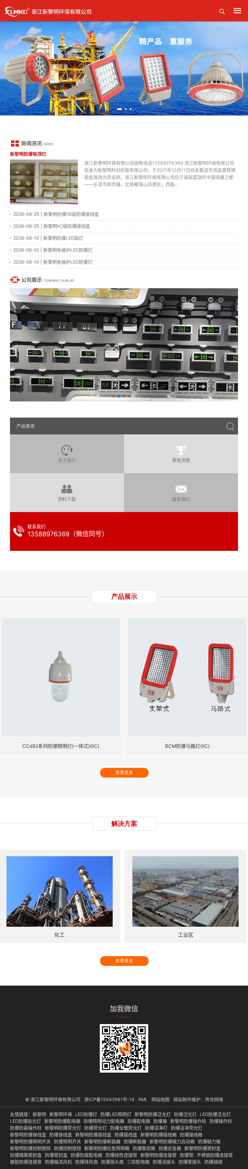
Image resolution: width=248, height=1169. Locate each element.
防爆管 (186, 1155)
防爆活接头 (164, 1162)
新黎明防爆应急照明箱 (106, 1148)
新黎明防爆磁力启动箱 (172, 1141)
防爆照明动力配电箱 (104, 1121)
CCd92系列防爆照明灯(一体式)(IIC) (60, 746)
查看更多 (124, 772)
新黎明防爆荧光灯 (63, 1128)
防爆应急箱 (170, 1148)
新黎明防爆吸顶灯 (28, 154)
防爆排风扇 (86, 1162)
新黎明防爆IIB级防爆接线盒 (71, 214)
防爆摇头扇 (112, 1162)
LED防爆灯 (86, 1114)
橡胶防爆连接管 (26, 1162)
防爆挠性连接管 (121, 1155)
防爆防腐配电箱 (86, 1155)
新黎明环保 (60, 1114)
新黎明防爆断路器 (102, 1141)
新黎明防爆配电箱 (62, 1121)
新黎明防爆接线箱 (158, 1134)
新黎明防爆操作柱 (188, 1121)
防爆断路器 (135, 1141)
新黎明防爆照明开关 (30, 1141)
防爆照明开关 (67, 1141)
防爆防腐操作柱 (26, 1128)
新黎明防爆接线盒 (93, 1134)
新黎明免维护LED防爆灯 (67, 250)
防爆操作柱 (221, 1121)
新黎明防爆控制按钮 (30, 1148)
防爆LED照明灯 (115, 1114)
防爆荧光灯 (95, 1128)
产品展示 (124, 596)
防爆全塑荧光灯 (126, 1128)
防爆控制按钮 (67, 1148)
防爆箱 (160, 1121)
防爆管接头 (190, 1162)
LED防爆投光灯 (25, 1121)
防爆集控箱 (144, 1148)
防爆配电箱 (139, 1121)
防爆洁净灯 (156, 1128)
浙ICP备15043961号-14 (109, 1099)
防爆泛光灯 (185, 1114)
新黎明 (39, 1114)
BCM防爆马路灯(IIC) (187, 746)
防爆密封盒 (56, 1155)
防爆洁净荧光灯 (186, 1128)
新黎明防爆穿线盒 (28, 1134)
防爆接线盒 (126, 1134)
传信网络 (214, 1099)
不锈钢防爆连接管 (215, 1155)
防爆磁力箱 (209, 1141)
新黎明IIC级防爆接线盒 (67, 226)
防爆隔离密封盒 (26, 1155)
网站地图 (160, 1099)
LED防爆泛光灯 (215, 1114)
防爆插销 (213, 1162)
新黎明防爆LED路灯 (63, 238)
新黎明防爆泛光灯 (153, 1114)
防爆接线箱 (191, 1134)
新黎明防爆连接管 (158, 1155)
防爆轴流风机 (58, 1162)
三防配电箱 (138, 1162)
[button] (119, 109)
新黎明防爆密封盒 (202, 1148)
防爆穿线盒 (60, 1134)
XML (143, 1099)
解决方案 (124, 823)
